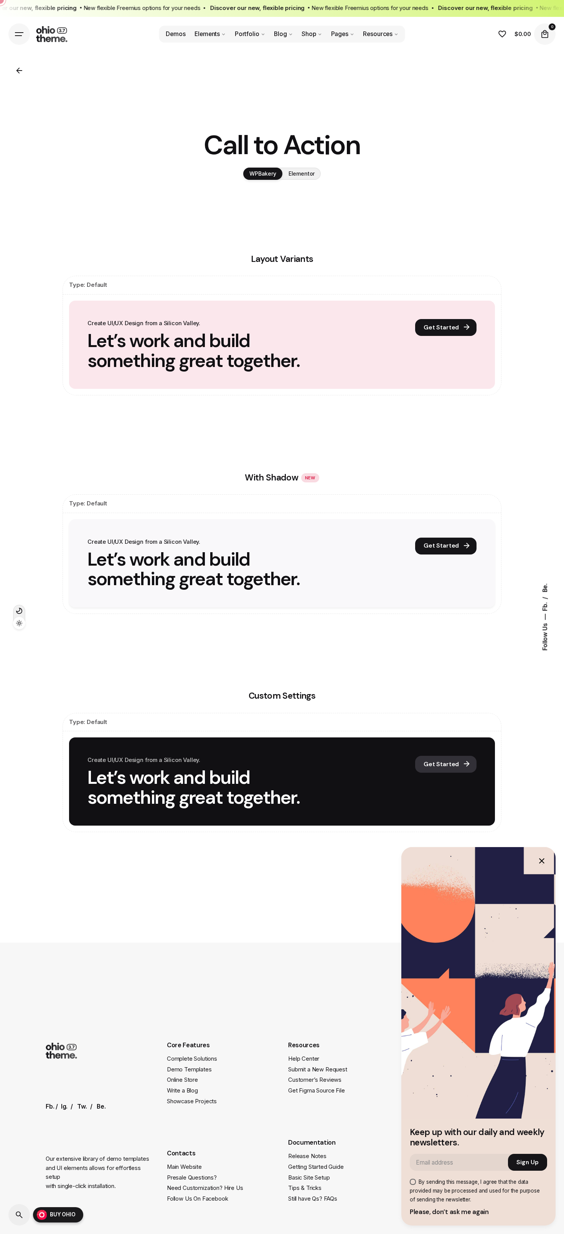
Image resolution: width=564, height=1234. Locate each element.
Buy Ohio (63, 1214)
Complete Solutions (192, 1058)
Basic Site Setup (309, 1177)
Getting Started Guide (316, 1166)
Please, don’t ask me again (449, 1212)
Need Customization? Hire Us (205, 1188)
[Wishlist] (502, 34)
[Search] (19, 1215)
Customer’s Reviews (314, 1079)
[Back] (19, 70)
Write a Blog (182, 1090)
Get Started (441, 327)
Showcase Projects (192, 1101)
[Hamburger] (19, 34)
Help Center (303, 1058)
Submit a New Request (317, 1069)
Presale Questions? (192, 1177)
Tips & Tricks (305, 1188)
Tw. (82, 1106)
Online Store (182, 1079)
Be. (545, 587)
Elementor (302, 173)
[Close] (542, 861)
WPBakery (262, 173)
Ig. (64, 1106)
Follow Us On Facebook (197, 1198)
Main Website (184, 1166)
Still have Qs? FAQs (312, 1198)
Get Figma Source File (316, 1090)
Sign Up (527, 1162)
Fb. (545, 606)
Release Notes (307, 1156)
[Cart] (545, 34)
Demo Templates (189, 1069)
